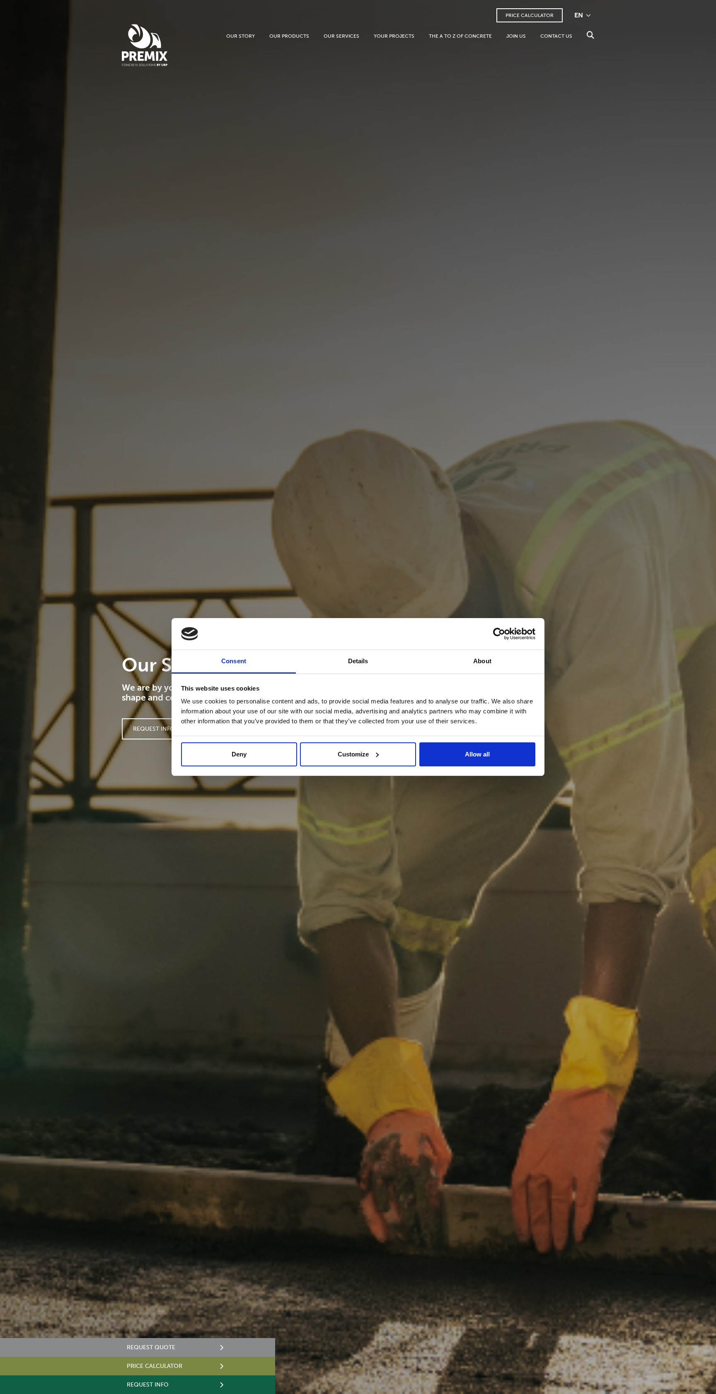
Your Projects (394, 36)
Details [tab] (358, 660)
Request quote (151, 1347)
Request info (148, 1384)
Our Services (341, 36)
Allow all (477, 754)
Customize (353, 754)
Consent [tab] (233, 660)
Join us (516, 36)
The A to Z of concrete (460, 36)
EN (579, 15)
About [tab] (482, 660)
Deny (239, 754)
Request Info (154, 728)
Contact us (556, 36)
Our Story (240, 36)
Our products (289, 36)
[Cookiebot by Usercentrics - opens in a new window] (499, 634)
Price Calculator (530, 15)
